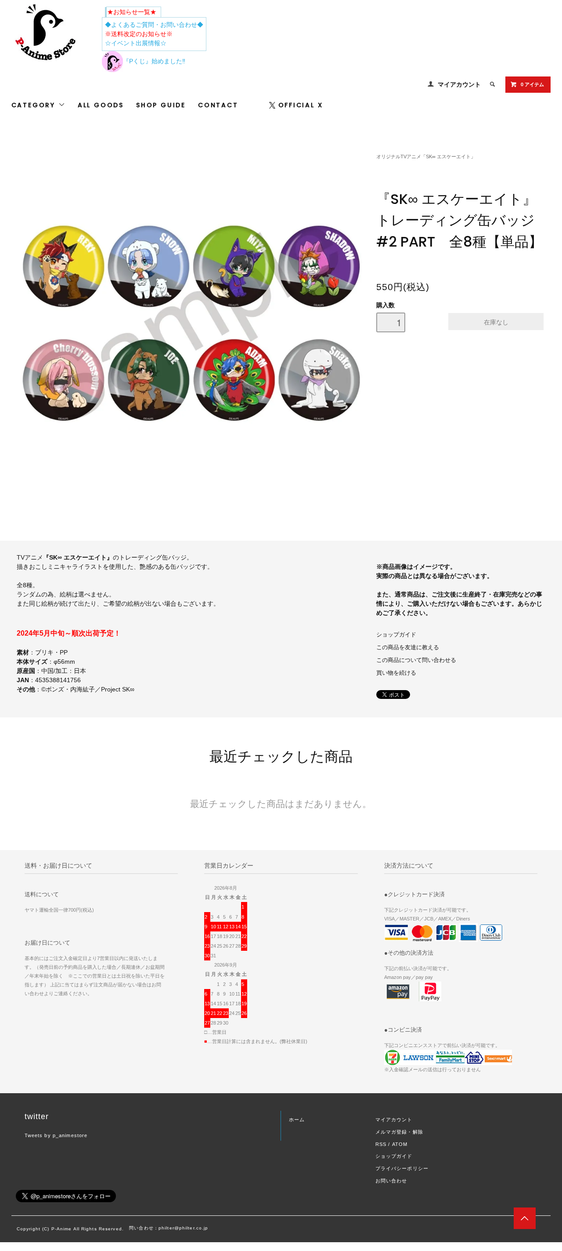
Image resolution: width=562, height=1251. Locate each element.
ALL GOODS (101, 105)
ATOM (399, 1144)
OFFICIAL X (300, 105)
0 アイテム (532, 84)
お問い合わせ (391, 1180)
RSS (380, 1144)
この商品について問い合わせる (416, 660)
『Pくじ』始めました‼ (154, 61)
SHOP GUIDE (161, 105)
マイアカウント (459, 84)
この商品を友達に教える (407, 647)
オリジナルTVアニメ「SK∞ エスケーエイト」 (426, 156)
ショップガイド (396, 635)
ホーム (297, 1119)
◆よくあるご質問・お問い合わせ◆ (154, 24)
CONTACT (218, 105)
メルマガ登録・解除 (399, 1132)
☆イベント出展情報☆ (135, 43)
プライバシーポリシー (402, 1168)
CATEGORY (34, 105)
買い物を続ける (396, 673)
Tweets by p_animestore (56, 1135)
